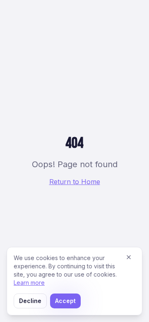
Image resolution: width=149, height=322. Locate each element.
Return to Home (74, 182)
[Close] (128, 257)
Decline (30, 300)
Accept (65, 300)
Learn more (29, 282)
